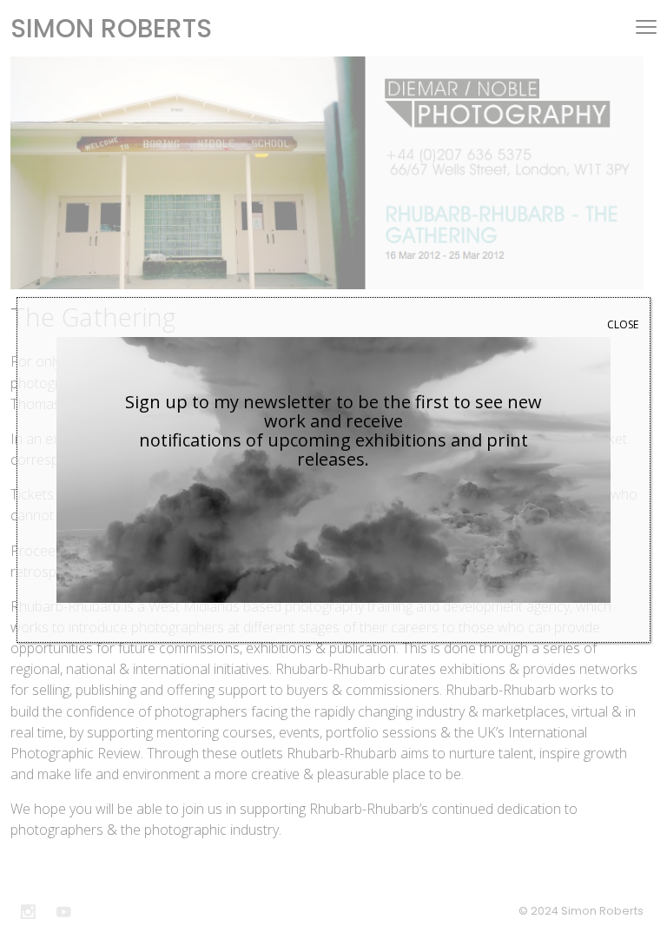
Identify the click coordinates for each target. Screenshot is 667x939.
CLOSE (622, 324)
